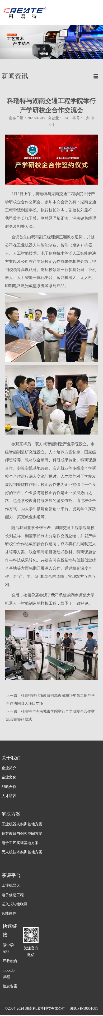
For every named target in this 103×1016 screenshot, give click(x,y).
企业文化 (9, 777)
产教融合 (10, 961)
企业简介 (9, 768)
